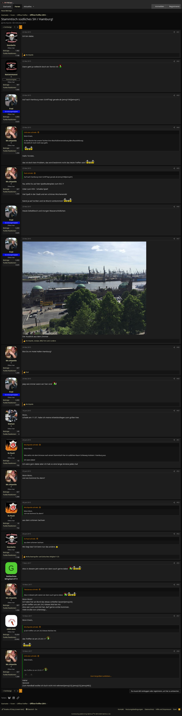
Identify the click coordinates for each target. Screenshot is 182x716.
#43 (178, 95)
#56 (178, 585)
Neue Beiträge (6, 11)
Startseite (7, 6)
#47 (178, 239)
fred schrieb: (28, 173)
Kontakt (121, 709)
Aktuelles (28, 6)
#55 (178, 563)
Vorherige (8, 27)
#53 (178, 502)
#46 (178, 207)
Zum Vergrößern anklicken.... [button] (101, 676)
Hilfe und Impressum (163, 709)
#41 (178, 32)
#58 (178, 651)
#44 (178, 127)
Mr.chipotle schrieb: (31, 445)
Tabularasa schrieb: (31, 589)
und (42, 557)
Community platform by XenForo (91, 714)
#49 (178, 379)
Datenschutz (149, 709)
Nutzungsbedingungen (134, 709)
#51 (178, 440)
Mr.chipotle (7, 23)
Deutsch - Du (32, 709)
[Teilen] (174, 32)
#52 (178, 471)
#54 (178, 534)
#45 (178, 168)
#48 (178, 347)
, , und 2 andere (41, 341)
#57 (178, 616)
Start (175, 709)
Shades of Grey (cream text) (13, 709)
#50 (178, 411)
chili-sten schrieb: (30, 132)
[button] (33, 6)
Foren (17, 6)
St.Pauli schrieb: (30, 539)
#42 (178, 61)
